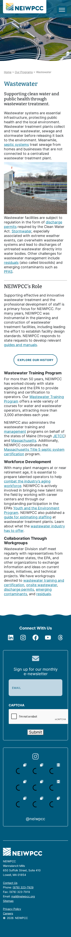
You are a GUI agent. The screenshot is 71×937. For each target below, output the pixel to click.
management (15, 431)
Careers (8, 913)
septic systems (16, 144)
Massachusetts (23, 440)
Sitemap (8, 901)
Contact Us (10, 882)
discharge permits (19, 589)
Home (7, 72)
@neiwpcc (35, 818)
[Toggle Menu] (62, 10)
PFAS (8, 271)
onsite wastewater (41, 585)
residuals (11, 262)
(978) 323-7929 (23, 887)
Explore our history (35, 360)
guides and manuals (20, 345)
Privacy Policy (12, 909)
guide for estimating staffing (27, 517)
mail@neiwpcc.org (23, 896)
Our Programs (24, 72)
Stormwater (21, 231)
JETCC (58, 436)
